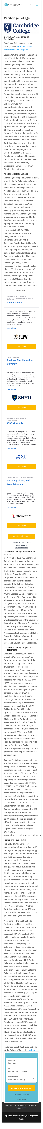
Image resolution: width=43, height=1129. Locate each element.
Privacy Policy (20, 1105)
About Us (8, 1105)
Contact (20, 1109)
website (32, 1050)
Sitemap (32, 1105)
